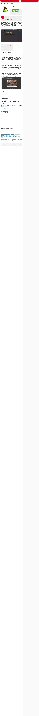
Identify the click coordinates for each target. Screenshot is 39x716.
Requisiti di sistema (5, 48)
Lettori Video (12, 3)
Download (4, 3)
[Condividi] (5, 112)
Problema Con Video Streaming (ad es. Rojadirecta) (9, 136)
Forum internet (17, 134)
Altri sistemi (4, 49)
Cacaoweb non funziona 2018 (6, 135)
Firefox (2, 106)
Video (8, 3)
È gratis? (3, 46)
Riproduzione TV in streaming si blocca (7, 134)
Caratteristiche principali (6, 45)
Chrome (5, 106)
